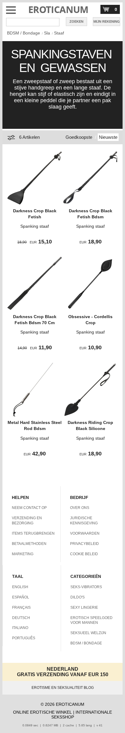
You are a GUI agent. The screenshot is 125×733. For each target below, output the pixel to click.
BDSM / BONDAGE (86, 643)
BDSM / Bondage (23, 33)
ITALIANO (20, 628)
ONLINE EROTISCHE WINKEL (42, 712)
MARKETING (22, 554)
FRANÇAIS (21, 607)
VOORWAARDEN (85, 533)
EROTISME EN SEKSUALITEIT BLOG (63, 688)
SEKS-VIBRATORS (86, 587)
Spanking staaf (34, 226)
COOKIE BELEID (84, 554)
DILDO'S (77, 597)
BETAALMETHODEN (29, 544)
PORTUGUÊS (23, 638)
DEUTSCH (21, 618)
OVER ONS (79, 508)
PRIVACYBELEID (84, 544)
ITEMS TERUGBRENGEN (33, 533)
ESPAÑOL (20, 597)
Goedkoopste (79, 137)
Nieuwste (108, 137)
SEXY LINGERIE (84, 607)
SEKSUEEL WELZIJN (88, 633)
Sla (47, 33)
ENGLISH (20, 587)
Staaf (59, 33)
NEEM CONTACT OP (29, 508)
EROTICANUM (58, 9)
